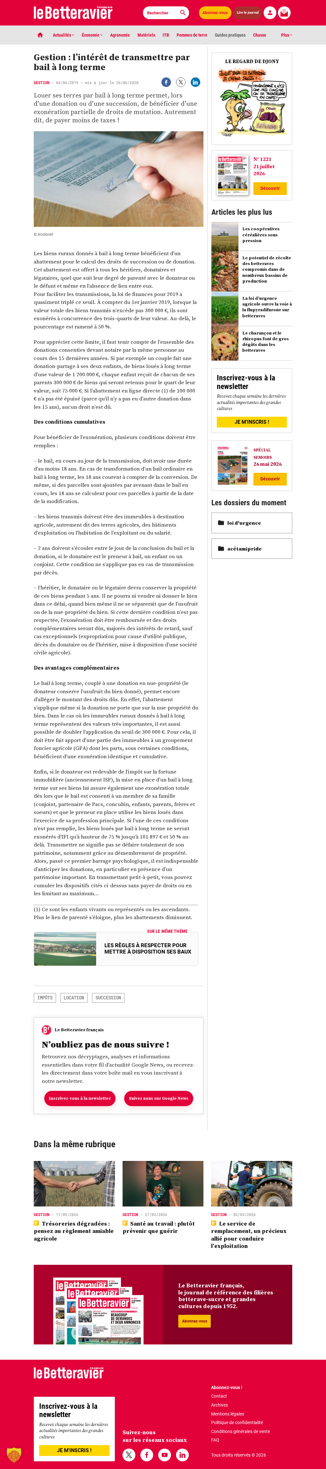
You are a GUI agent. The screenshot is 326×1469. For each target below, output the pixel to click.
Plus (285, 35)
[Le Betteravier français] (73, 12)
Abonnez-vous (215, 13)
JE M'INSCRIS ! (252, 422)
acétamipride (244, 548)
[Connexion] (270, 12)
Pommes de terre (192, 35)
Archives (219, 1405)
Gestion (41, 82)
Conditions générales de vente (240, 1431)
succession (108, 998)
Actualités (62, 35)
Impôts (45, 998)
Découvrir (270, 188)
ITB (166, 35)
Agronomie (120, 35)
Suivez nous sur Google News (158, 1098)
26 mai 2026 (267, 463)
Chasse (259, 35)
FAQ (215, 1440)
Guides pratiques (230, 35)
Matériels (146, 35)
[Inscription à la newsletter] (284, 12)
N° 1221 (262, 158)
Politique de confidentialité (237, 1422)
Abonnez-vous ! (226, 1387)
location (74, 998)
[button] (14, 1455)
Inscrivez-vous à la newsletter (80, 1098)
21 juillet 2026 (264, 170)
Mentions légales (227, 1413)
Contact (219, 1396)
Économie (91, 35)
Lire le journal (248, 13)
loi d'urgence (244, 522)
